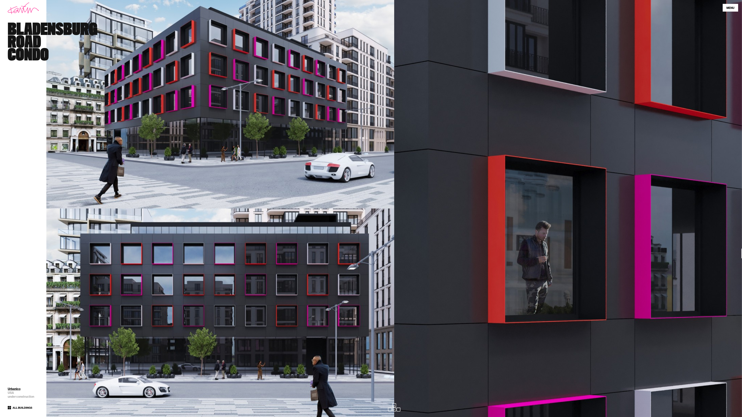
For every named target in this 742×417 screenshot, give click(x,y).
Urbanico (14, 389)
